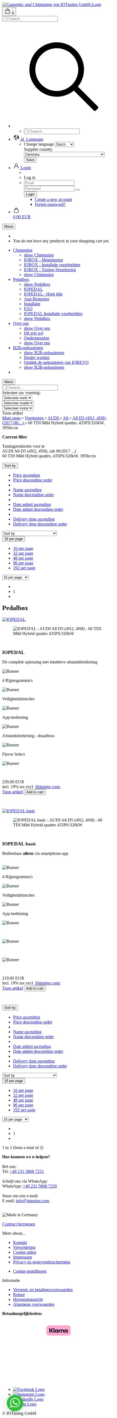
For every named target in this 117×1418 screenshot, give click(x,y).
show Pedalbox (37, 284)
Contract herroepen (18, 1224)
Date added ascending (32, 504)
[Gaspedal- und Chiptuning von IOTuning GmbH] (51, 4)
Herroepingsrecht (28, 1299)
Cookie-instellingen (30, 1271)
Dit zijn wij (33, 333)
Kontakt (20, 1242)
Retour (19, 1294)
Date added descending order (38, 509)
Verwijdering (24, 1247)
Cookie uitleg (24, 1252)
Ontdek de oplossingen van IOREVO (56, 362)
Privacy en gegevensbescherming (41, 1262)
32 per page (23, 553)
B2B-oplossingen (28, 347)
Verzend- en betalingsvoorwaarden (43, 1289)
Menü (8, 226)
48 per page (23, 558)
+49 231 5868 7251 (27, 1171)
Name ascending (27, 489)
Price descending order (32, 480)
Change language (39, 144)
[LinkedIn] (28, 1399)
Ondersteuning (36, 338)
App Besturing (36, 299)
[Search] (64, 126)
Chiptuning (22, 250)
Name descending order (33, 494)
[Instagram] (29, 1394)
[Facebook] (29, 1389)
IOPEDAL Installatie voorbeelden (53, 313)
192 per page (24, 568)
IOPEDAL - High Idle (43, 294)
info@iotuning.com (32, 1200)
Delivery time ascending (34, 519)
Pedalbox (21, 279)
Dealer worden (37, 357)
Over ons (21, 323)
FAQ (28, 308)
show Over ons (37, 328)
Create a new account (53, 199)
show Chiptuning (39, 255)
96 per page (23, 563)
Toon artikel (12, 792)
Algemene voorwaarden (33, 1304)
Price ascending (26, 475)
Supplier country (38, 149)
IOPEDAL (33, 289)
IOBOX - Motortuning (43, 260)
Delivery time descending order (40, 524)
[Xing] (24, 1404)
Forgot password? (50, 204)
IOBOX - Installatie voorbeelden (52, 264)
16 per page (23, 548)
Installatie (32, 303)
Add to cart (35, 792)
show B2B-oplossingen (44, 352)
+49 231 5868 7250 (40, 1186)
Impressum (22, 1257)
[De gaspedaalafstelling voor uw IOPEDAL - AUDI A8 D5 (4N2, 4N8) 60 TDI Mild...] (14, 619)
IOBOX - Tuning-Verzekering (50, 269)
